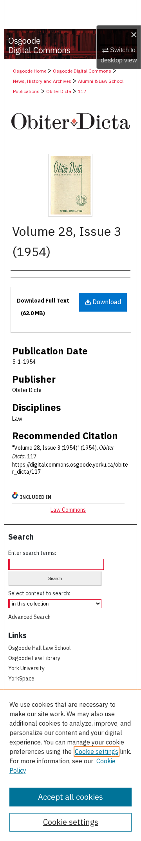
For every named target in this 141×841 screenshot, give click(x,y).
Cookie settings (96, 751)
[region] (70, 765)
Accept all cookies (70, 797)
